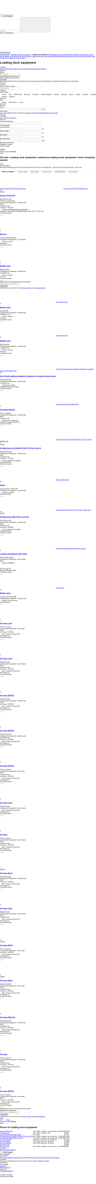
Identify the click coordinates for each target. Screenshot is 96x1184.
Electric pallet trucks (33, 56)
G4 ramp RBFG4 (7, 1091)
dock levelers (46, 171)
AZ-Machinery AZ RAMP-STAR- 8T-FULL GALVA (20, 448)
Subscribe (4, 286)
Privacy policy (18, 1157)
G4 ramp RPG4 (6, 945)
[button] (48, 43)
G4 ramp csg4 (6, 623)
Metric (8, 1154)
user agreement (39, 288)
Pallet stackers (84, 54)
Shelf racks (73, 56)
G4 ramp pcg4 (6, 659)
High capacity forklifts (47, 56)
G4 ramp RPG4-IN (7, 1017)
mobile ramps (22, 171)
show (2, 150)
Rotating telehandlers (62, 56)
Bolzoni (3, 234)
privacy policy (26, 288)
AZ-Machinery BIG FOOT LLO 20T (14, 517)
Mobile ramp (5, 266)
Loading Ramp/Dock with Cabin (13, 554)
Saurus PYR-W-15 (7, 196)
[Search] (35, 24)
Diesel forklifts (63, 54)
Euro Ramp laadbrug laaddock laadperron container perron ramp (28, 376)
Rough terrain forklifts (84, 56)
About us (3, 1150)
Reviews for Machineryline (39, 1157)
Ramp (2, 485)
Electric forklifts (73, 54)
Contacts (13, 1150)
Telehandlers (54, 54)
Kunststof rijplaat (7, 410)
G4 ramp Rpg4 (6, 873)
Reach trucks (22, 56)
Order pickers (20, 58)
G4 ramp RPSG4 (7, 731)
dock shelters (73, 171)
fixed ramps (35, 171)
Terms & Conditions (6, 1157)
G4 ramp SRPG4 (7, 695)
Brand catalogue (53, 1157)
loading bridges (60, 171)
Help (7, 1150)
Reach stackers (10, 58)
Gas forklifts (13, 56)
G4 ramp (3, 835)
